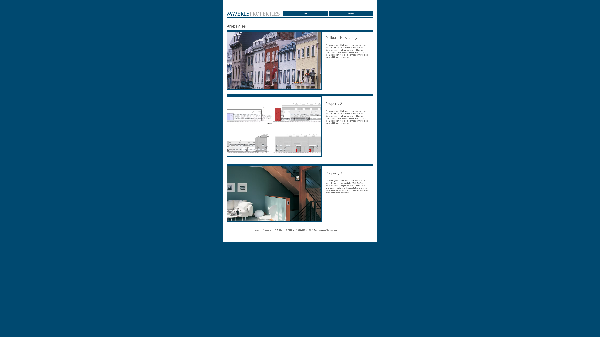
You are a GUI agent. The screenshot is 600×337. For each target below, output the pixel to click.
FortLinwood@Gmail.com (325, 230)
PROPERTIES (253, 13)
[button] (274, 61)
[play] (314, 86)
